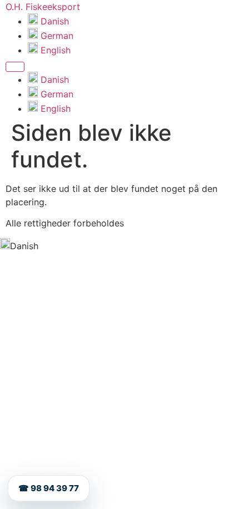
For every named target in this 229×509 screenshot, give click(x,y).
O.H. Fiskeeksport (43, 6)
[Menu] (15, 67)
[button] (114, 245)
